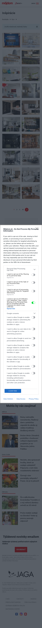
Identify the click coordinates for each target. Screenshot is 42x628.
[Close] (38, 229)
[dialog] (21, 314)
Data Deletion (8, 399)
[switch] (33, 275)
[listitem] (21, 269)
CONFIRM (13, 391)
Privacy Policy (34, 399)
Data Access (21, 399)
